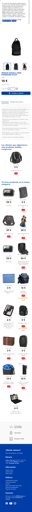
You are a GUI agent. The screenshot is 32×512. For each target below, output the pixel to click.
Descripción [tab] (5, 102)
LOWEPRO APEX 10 (16, 170)
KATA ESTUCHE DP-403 (23, 206)
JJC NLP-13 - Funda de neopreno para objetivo (23, 383)
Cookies (8, 484)
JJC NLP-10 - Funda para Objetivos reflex (8, 382)
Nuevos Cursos (9, 470)
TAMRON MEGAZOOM (23, 292)
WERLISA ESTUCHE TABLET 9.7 (9, 292)
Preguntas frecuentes (11, 489)
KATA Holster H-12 (8, 234)
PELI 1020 (8, 262)
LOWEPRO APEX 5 (23, 323)
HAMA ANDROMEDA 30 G (8, 354)
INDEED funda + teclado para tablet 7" (16, 412)
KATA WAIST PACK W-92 (23, 234)
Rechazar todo (7, 21)
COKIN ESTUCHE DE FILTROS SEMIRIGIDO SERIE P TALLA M (23, 263)
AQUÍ (3, 12)
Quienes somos (9, 472)
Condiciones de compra (12, 480)
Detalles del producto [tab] (16, 102)
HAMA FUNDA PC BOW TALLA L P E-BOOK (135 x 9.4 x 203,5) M (9, 326)
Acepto (14, 21)
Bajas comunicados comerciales (14, 485)
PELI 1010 (8, 205)
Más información (6, 19)
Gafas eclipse (9, 473)
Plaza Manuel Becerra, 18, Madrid (14, 453)
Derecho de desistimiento (12, 487)
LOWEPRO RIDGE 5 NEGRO (23, 354)
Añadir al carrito (16, 93)
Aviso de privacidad (11, 482)
